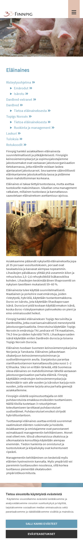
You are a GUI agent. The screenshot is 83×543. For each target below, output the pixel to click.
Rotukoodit (14, 145)
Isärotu (19, 94)
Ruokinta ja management (32, 128)
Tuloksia (12, 139)
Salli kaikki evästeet (41, 523)
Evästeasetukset (41, 534)
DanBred (12, 105)
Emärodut (21, 88)
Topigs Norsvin (17, 116)
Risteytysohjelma (18, 82)
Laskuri (11, 133)
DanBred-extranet (19, 99)
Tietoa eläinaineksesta (30, 111)
